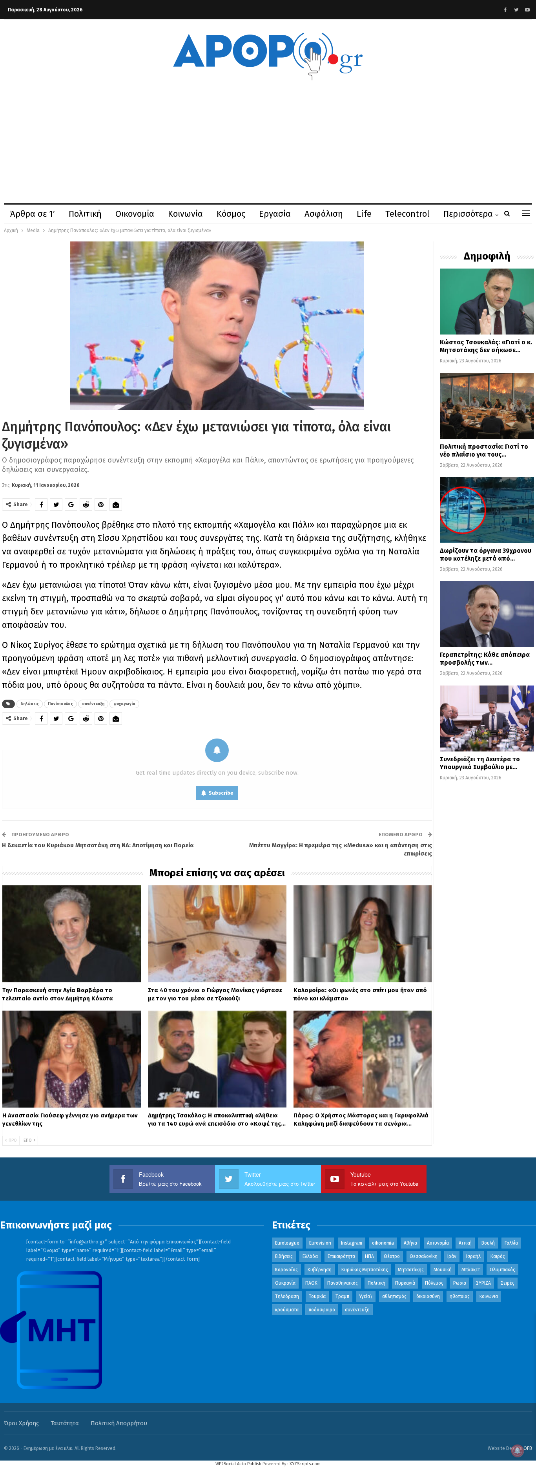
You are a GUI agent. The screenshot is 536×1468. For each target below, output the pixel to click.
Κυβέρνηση (320, 1269)
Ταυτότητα (65, 1423)
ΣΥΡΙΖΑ (483, 1283)
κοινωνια (488, 1296)
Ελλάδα (310, 1256)
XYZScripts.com (305, 1463)
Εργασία (275, 213)
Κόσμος (231, 213)
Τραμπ (342, 1296)
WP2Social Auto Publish (238, 1463)
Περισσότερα (468, 213)
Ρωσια (459, 1283)
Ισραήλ (473, 1256)
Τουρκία (317, 1296)
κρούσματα (287, 1310)
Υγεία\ (365, 1296)
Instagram (351, 1243)
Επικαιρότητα (341, 1256)
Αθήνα (410, 1243)
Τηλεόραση (287, 1296)
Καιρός (497, 1256)
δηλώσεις (29, 704)
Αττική (465, 1243)
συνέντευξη (93, 704)
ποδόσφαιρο (321, 1310)
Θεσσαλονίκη (424, 1256)
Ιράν (451, 1256)
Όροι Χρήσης (21, 1423)
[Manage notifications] (517, 1450)
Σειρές (507, 1283)
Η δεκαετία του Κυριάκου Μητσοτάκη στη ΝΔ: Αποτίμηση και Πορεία (98, 845)
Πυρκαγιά (405, 1283)
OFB (527, 1448)
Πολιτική (85, 213)
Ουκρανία (285, 1283)
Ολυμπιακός (502, 1269)
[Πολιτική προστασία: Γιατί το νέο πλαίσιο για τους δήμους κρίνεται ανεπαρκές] (487, 406)
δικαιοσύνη (428, 1296)
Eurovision (320, 1243)
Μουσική (443, 1269)
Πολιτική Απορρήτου (119, 1423)
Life (364, 213)
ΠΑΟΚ (311, 1283)
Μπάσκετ (470, 1269)
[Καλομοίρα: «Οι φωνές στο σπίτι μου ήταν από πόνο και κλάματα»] (363, 933)
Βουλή (488, 1243)
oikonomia (383, 1243)
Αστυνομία (438, 1243)
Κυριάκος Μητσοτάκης (364, 1269)
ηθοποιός (460, 1296)
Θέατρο (392, 1256)
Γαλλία (511, 1243)
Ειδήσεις (284, 1256)
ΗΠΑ (369, 1256)
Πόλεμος (434, 1283)
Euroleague (287, 1243)
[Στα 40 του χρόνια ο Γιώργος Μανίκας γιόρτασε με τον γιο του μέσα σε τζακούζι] (217, 933)
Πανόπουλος (60, 704)
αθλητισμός (394, 1296)
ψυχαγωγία (124, 704)
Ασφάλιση (323, 213)
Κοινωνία (185, 213)
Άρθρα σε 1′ (32, 213)
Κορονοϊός (286, 1269)
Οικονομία (134, 213)
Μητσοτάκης (411, 1269)
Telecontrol (407, 213)
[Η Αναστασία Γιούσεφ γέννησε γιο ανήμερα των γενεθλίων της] (71, 1059)
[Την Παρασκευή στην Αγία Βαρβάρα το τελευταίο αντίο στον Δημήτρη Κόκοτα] (71, 933)
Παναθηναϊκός (342, 1283)
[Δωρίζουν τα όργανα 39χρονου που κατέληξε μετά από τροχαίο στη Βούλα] (487, 510)
